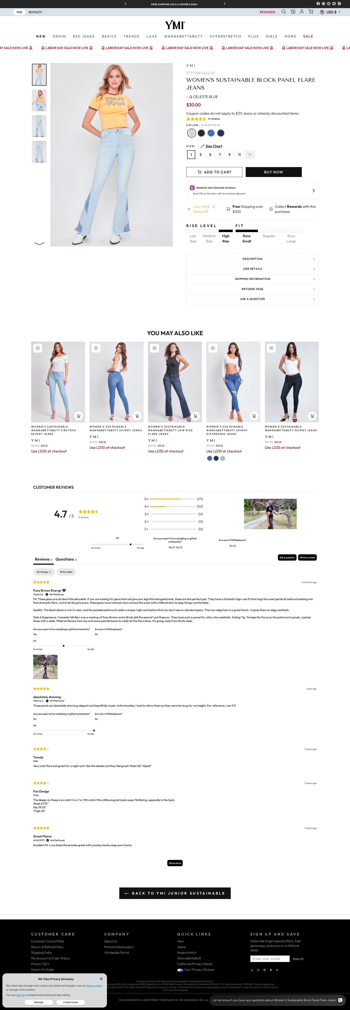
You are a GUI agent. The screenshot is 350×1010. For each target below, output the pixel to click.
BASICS (109, 36)
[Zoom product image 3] (39, 126)
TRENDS (132, 36)
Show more (175, 863)
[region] (175, 3)
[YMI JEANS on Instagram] (258, 970)
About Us (110, 941)
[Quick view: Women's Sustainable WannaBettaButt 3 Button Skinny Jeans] (78, 416)
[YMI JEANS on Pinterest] (264, 970)
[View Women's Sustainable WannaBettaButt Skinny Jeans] (292, 382)
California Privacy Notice (194, 964)
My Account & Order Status (50, 958)
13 (250, 154)
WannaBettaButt (189, 958)
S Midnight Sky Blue (221, 133)
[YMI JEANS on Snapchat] (270, 970)
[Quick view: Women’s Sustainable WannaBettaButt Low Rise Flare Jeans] (195, 416)
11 (239, 154)
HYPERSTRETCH (225, 36)
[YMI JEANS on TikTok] (277, 970)
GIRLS (272, 36)
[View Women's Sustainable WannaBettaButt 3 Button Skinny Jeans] (58, 382)
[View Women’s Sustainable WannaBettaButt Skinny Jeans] (116, 382)
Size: (204, 146)
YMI (191, 65)
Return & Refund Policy (47, 947)
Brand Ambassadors (118, 947)
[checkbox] (66, 572)
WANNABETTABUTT (183, 36)
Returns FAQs (253, 289)
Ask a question (252, 299)
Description (252, 259)
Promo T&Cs (40, 964)
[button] (173, 498)
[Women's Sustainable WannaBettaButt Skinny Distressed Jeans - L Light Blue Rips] (222, 458)
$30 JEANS (84, 36)
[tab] (66, 559)
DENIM (59, 36)
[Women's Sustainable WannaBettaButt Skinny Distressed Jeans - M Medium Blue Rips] (209, 458)
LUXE (152, 36)
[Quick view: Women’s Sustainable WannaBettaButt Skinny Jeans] (137, 416)
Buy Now (273, 172)
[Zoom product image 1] (39, 75)
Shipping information (252, 279)
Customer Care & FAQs (47, 941)
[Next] (223, 4)
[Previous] (126, 4)
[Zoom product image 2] (39, 100)
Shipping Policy (41, 952)
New (180, 941)
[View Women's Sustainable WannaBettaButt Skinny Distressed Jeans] (233, 382)
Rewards (267, 12)
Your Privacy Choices (199, 969)
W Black (201, 133)
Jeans (181, 947)
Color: (203, 125)
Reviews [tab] (43, 559)
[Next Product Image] (39, 242)
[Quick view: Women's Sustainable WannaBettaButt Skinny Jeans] (312, 416)
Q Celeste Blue (192, 133)
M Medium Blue (211, 133)
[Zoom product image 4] (39, 152)
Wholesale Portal (116, 952)
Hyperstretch (186, 952)
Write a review (307, 557)
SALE (308, 36)
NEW (41, 36)
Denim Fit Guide (42, 969)
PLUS (253, 36)
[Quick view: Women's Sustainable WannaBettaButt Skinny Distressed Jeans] (254, 416)
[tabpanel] (175, 719)
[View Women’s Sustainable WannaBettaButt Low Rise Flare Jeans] (175, 382)
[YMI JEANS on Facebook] (252, 970)
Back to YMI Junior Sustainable (177, 893)
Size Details (252, 269)
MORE (290, 36)
